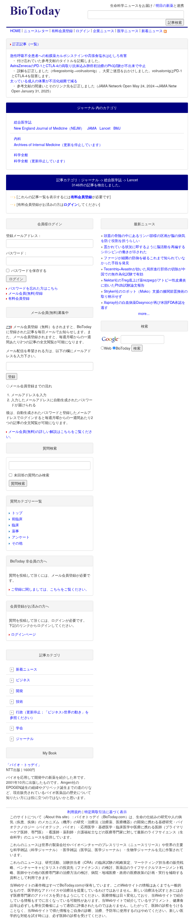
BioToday (123, 348)
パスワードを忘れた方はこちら (33, 288)
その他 (17, 543)
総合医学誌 (23, 122)
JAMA (91, 128)
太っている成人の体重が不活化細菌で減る (43, 80)
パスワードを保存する (28, 270)
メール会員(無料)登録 (25, 293)
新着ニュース (152, 30)
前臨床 (17, 518)
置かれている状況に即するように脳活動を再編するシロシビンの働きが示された (143, 249)
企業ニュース (103, 30)
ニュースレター (36, 30)
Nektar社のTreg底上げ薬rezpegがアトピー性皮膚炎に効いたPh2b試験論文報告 (143, 282)
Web (107, 348)
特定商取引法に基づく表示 (105, 811)
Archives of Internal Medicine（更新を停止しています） (58, 144)
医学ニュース (127, 30)
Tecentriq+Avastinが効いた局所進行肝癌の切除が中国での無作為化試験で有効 (143, 271)
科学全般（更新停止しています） (40, 160)
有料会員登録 (62, 30)
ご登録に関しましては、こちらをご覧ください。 (50, 589)
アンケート (21, 536)
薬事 (15, 530)
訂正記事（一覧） (26, 43)
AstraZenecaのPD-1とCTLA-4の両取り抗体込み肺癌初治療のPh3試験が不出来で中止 (78, 65)
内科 (17, 138)
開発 (19, 690)
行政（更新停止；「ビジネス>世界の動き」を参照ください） (49, 714)
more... (144, 313)
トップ (17, 512)
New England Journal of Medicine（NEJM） (49, 128)
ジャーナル (24, 738)
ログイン (83, 30)
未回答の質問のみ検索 (31, 474)
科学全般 (21, 154)
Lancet (105, 128)
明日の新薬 (164, 5)
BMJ (116, 128)
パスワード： (16, 252)
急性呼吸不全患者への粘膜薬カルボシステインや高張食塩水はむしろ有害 (68, 55)
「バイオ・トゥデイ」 (23, 764)
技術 (19, 701)
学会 (19, 727)
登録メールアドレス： (23, 235)
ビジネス (22, 679)
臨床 (15, 524)
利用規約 (74, 811)
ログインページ (23, 634)
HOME (15, 30)
